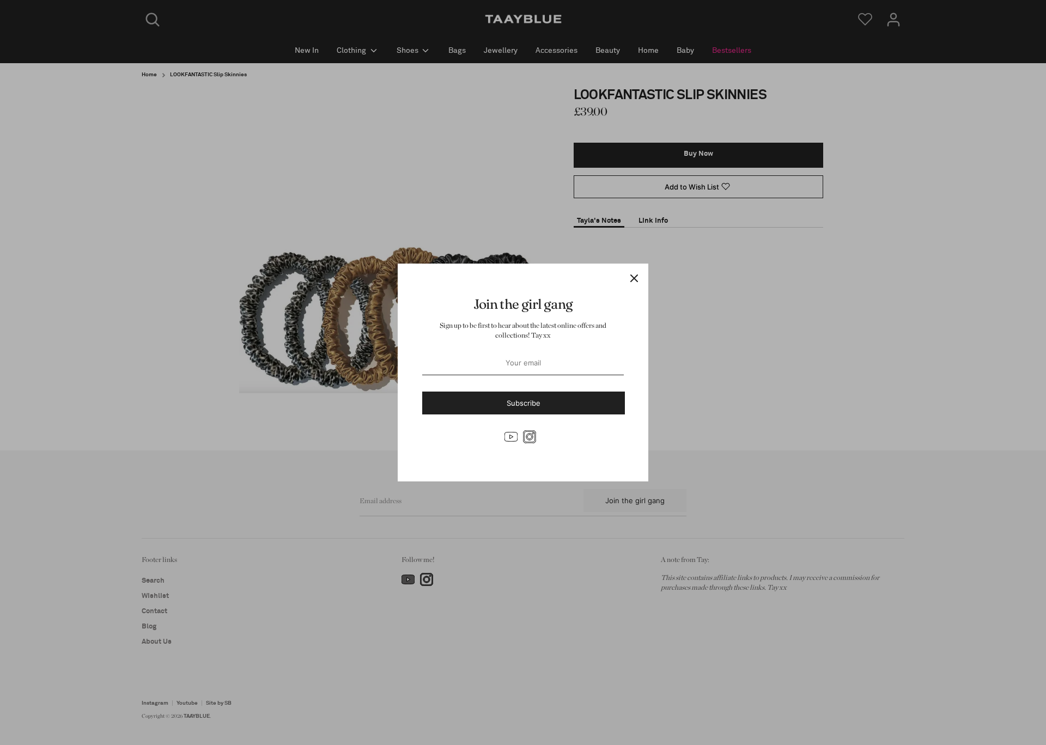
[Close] (634, 278)
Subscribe (523, 403)
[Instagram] (529, 436)
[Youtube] (511, 436)
